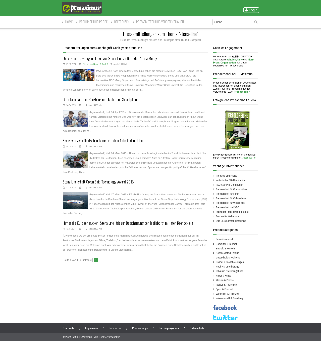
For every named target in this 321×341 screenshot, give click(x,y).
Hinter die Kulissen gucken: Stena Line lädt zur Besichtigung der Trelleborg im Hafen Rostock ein (128, 223)
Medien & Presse (225, 280)
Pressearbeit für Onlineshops (231, 198)
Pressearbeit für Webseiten (230, 203)
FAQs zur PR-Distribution (229, 184)
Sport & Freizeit (224, 289)
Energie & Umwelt (225, 248)
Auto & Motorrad (224, 239)
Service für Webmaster (228, 216)
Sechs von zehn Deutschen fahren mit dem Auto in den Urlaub (103, 140)
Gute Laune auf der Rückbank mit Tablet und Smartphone (100, 99)
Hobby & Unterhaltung (227, 266)
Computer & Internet (226, 244)
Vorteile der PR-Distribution (230, 180)
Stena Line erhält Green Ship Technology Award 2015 (98, 182)
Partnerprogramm (169, 328)
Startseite (68, 328)
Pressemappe (140, 328)
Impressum (91, 328)
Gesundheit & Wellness (228, 257)
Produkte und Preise (93, 21)
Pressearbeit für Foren (227, 194)
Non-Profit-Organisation (233, 61)
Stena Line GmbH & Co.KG (95, 64)
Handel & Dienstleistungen (230, 262)
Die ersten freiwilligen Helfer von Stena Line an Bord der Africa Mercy (110, 58)
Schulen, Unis (234, 59)
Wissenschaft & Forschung (229, 298)
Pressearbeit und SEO (227, 207)
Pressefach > (242, 91)
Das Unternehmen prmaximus (231, 221)
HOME (69, 21)
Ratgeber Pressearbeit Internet (232, 212)
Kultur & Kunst (223, 275)
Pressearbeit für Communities (231, 189)
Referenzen (121, 21)
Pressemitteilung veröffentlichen (160, 21)
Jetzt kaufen (249, 157)
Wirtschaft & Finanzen (227, 293)
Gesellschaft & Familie (227, 253)
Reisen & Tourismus (226, 284)
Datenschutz (197, 328)
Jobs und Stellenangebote (229, 271)
